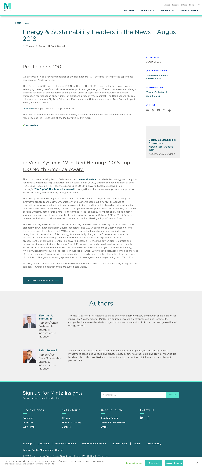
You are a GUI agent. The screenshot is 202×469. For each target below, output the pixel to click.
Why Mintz (130, 11)
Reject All (154, 463)
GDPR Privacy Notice (94, 444)
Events (105, 427)
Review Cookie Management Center (43, 450)
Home (18, 23)
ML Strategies (119, 444)
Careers (175, 5)
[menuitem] (130, 11)
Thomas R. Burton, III (38, 46)
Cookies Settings (134, 463)
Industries (28, 422)
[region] (101, 463)
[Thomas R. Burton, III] (29, 321)
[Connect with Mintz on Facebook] (150, 420)
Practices (28, 418)
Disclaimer (43, 444)
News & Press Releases (114, 422)
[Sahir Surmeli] (29, 356)
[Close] (197, 463)
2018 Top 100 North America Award (53, 189)
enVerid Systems (88, 179)
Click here (28, 109)
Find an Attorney (71, 422)
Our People (147, 11)
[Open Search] (199, 4)
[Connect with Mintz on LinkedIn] (143, 420)
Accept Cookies (174, 463)
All (27, 23)
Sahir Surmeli (58, 46)
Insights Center (189, 11)
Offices (184, 5)
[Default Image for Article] (163, 132)
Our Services (167, 11)
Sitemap (27, 444)
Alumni (167, 5)
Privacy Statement (65, 444)
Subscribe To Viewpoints (39, 280)
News (191, 5)
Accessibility (154, 444)
